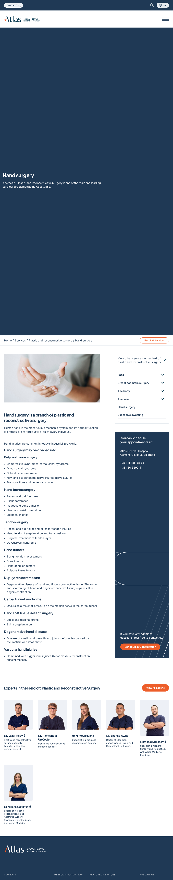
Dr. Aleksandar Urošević (47, 737)
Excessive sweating (130, 415)
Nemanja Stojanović (153, 741)
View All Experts (155, 687)
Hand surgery (126, 407)
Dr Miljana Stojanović (17, 806)
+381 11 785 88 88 (132, 462)
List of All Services (154, 340)
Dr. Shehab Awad (117, 735)
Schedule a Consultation (140, 646)
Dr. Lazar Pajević (14, 735)
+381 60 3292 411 (131, 467)
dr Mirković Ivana (83, 735)
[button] (142, 360)
